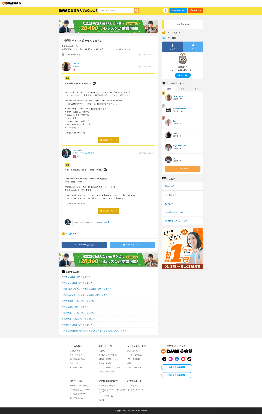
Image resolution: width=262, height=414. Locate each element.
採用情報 (102, 400)
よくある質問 (170, 195)
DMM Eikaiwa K (179, 108)
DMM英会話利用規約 (107, 385)
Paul (175, 121)
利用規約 (169, 203)
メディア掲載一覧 (106, 396)
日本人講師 (74, 363)
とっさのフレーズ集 (135, 389)
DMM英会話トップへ (174, 212)
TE (174, 158)
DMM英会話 (102, 222)
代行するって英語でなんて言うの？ (77, 282)
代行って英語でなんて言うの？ (75, 306)
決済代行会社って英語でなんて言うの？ (79, 300)
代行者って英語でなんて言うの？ (76, 276)
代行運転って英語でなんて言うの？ (77, 324)
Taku (175, 133)
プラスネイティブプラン (108, 355)
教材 (129, 363)
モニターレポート (77, 367)
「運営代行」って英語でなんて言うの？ (79, 312)
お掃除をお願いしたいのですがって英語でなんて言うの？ (86, 288)
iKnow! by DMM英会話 (79, 385)
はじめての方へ (76, 351)
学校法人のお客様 (176, 375)
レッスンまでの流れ (135, 355)
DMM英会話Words (77, 393)
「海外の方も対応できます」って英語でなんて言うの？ (85, 294)
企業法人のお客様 (176, 367)
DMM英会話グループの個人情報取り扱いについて (112, 390)
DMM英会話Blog (76, 398)
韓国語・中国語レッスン (108, 359)
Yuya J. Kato (178, 96)
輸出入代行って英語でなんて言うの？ (78, 318)
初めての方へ (170, 186)
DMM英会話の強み (77, 359)
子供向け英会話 (105, 363)
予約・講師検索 (133, 359)
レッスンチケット (134, 367)
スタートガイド (76, 355)
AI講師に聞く (179, 10)
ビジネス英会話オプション (109, 367)
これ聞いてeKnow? (106, 371)
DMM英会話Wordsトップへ (177, 221)
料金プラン (103, 351)
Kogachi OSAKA (179, 145)
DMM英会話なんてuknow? (80, 389)
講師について (132, 351)
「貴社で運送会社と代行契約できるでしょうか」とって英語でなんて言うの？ (95, 330)
